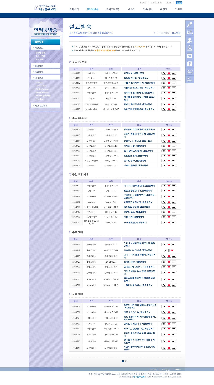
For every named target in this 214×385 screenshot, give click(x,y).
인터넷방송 (92, 9)
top (126, 361)
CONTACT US (156, 3)
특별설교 (39, 66)
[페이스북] (189, 64)
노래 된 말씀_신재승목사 (135, 222)
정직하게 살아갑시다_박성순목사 (139, 92)
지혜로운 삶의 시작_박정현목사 (138, 202)
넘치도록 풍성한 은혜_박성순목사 (139, 109)
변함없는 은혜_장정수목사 (136, 155)
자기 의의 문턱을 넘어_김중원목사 (139, 185)
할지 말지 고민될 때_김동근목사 (138, 151)
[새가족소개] (189, 40)
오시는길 (166, 369)
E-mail (178, 369)
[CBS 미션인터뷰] (189, 79)
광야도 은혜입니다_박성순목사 (138, 324)
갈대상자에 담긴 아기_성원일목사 (139, 267)
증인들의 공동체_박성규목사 (137, 207)
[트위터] (189, 56)
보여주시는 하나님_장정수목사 (138, 250)
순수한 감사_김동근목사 (135, 160)
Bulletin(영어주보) (43, 96)
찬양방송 (39, 48)
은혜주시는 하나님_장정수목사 (138, 141)
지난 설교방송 (41, 105)
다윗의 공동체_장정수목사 (136, 165)
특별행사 (39, 72)
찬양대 (163, 9)
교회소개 (74, 9)
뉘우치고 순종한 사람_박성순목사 (139, 328)
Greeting (39, 83)
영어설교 (39, 78)
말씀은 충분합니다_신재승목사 (138, 190)
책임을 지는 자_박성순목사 (136, 78)
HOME (143, 3)
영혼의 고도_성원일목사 (135, 212)
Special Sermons (42, 92)
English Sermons (42, 89)
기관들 (178, 9)
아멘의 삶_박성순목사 (134, 73)
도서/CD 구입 (113, 9)
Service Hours (41, 86)
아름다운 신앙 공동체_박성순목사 (139, 88)
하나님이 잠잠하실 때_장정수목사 (139, 129)
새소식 (131, 9)
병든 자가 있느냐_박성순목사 (137, 312)
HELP (169, 3)
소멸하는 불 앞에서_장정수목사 (138, 285)
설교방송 (39, 42)
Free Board (40, 99)
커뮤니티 (147, 9)
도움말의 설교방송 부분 (105, 50)
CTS (143, 46)
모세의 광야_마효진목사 (135, 262)
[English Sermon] (189, 71)
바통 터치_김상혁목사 (134, 217)
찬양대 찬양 (40, 53)
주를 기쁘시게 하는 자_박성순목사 (139, 83)
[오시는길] (189, 48)
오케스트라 (40, 56)
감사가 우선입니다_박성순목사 (138, 104)
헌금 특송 (40, 59)
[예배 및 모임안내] (189, 24)
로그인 (179, 3)
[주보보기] (189, 32)
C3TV (137, 46)
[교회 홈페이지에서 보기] (164, 73)
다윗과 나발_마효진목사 (135, 146)
